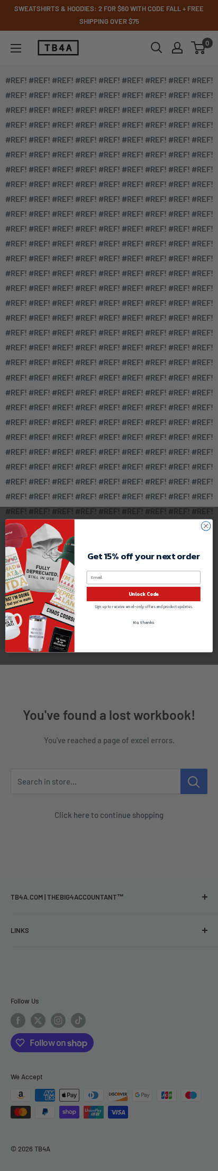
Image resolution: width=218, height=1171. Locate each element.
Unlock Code (144, 593)
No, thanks (143, 622)
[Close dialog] (206, 526)
